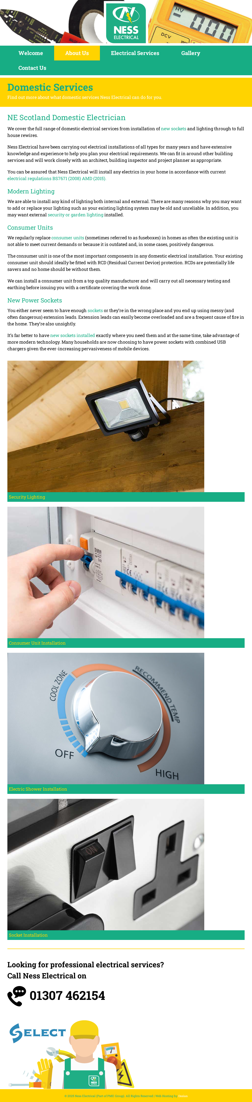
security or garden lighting (75, 215)
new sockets (173, 128)
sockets (95, 310)
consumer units (67, 238)
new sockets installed (72, 335)
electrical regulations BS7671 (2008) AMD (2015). (56, 178)
